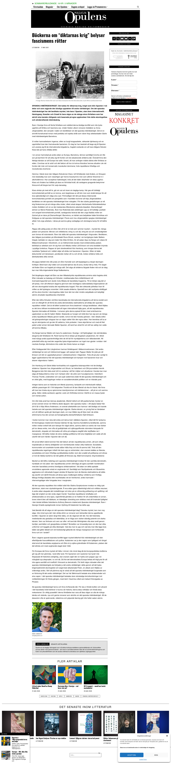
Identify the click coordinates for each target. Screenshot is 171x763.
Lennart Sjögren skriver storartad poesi (84, 738)
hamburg (69, 696)
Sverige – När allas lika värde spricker (20, 753)
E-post (114, 80)
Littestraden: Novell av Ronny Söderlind (42, 687)
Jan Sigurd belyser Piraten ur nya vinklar (51, 738)
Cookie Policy (143, 759)
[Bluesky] (126, 38)
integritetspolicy (131, 98)
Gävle (61, 696)
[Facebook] (114, 38)
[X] (118, 38)
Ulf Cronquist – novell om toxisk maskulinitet (94, 687)
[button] (167, 736)
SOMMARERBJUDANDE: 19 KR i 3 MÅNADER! (56, 3)
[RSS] (130, 38)
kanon (77, 696)
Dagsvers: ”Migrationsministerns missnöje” (19, 739)
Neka (156, 755)
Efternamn (115, 90)
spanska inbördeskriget (91, 696)
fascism (53, 696)
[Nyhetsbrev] (134, 38)
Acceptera (132, 755)
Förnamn (114, 85)
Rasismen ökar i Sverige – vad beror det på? (68, 687)
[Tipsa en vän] (122, 38)
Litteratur (35, 47)
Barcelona (44, 696)
